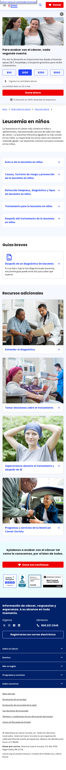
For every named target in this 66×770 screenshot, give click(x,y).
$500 (57, 72)
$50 (9, 72)
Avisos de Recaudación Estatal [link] (16, 722)
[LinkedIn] (19, 625)
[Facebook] (14, 625)
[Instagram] (9, 625)
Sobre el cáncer (10, 648)
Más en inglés (9, 666)
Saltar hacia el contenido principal (18, 1)
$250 (41, 72)
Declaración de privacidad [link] (14, 699)
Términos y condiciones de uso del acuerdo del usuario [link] (27, 716)
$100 (25, 72)
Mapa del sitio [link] (8, 693)
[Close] (62, 14)
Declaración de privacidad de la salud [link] (19, 705)
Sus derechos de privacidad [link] (15, 710)
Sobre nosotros (10, 683)
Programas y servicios (13, 675)
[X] (4, 625)
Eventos (6, 657)
